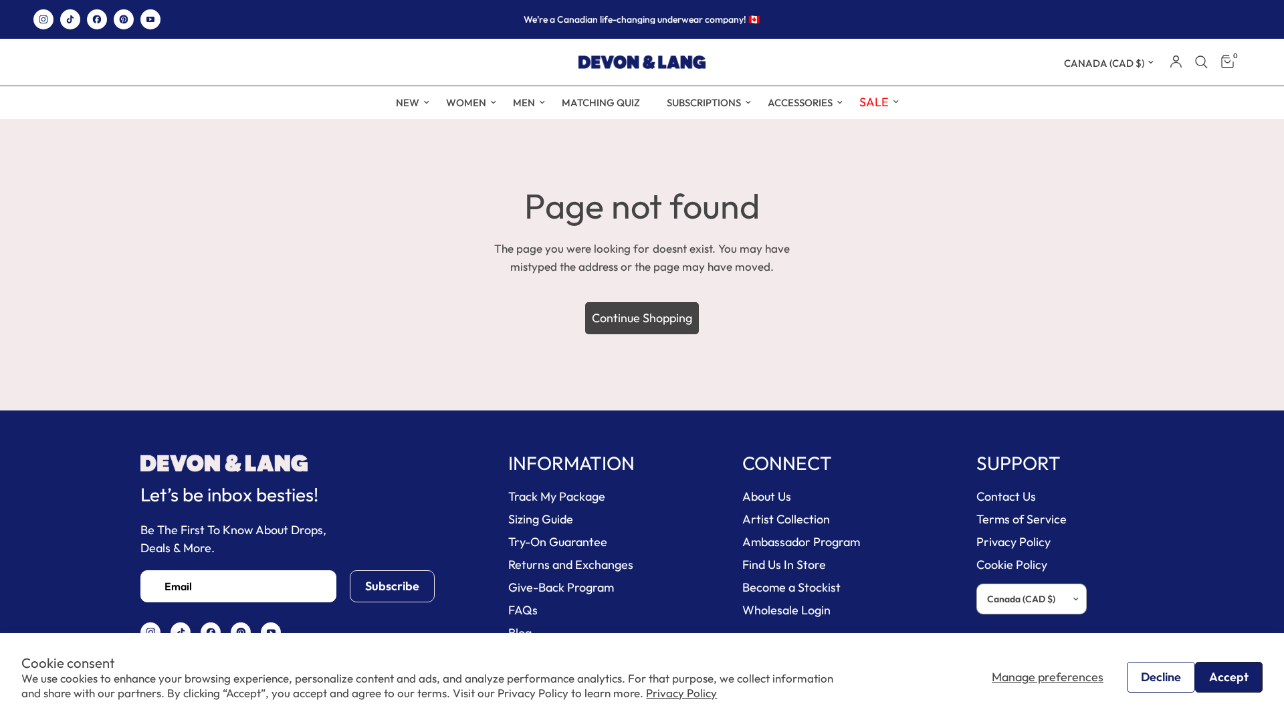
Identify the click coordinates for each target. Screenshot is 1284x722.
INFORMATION (571, 463)
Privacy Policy (681, 693)
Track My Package (556, 496)
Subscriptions (704, 102)
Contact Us (1006, 496)
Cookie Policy (1011, 564)
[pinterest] (123, 19)
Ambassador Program (801, 542)
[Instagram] (43, 19)
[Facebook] (97, 19)
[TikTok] (70, 19)
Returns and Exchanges (570, 564)
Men (524, 102)
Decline (1161, 677)
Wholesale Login (786, 610)
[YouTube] (150, 19)
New (407, 102)
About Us (766, 496)
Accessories (800, 102)
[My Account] (1176, 62)
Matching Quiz (601, 102)
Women (466, 102)
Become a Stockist (791, 587)
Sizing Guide (540, 519)
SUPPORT (1018, 463)
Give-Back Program (561, 587)
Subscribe (392, 586)
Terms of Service (1021, 519)
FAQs (523, 610)
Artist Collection (786, 519)
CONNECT (787, 463)
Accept (1229, 677)
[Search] (1201, 62)
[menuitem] (408, 103)
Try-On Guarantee (557, 542)
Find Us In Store (784, 564)
